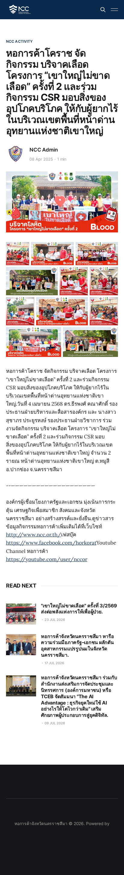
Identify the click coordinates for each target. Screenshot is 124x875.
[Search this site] (102, 9)
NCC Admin (43, 150)
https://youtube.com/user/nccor (46, 559)
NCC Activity (19, 41)
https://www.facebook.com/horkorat (51, 542)
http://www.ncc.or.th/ (33, 534)
